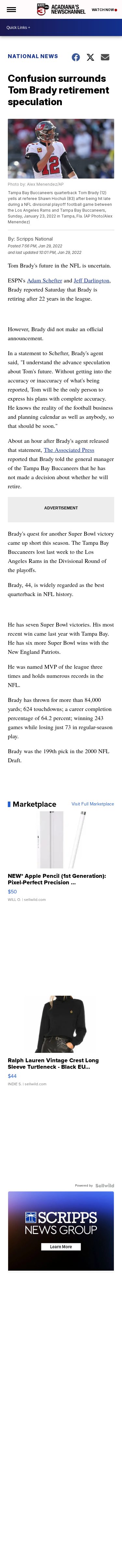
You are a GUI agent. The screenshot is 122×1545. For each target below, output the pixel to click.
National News (33, 56)
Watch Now (103, 10)
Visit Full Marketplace (93, 804)
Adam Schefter (44, 280)
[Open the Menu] (11, 9)
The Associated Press (69, 450)
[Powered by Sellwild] (104, 1185)
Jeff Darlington (91, 280)
